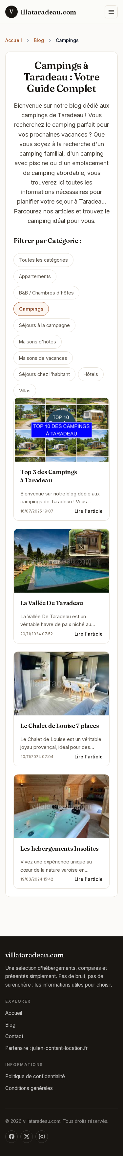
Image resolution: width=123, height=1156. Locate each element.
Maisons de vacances (43, 358)
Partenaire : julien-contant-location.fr (46, 1048)
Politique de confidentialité (35, 1076)
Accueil (13, 40)
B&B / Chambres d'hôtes (46, 292)
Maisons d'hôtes (37, 341)
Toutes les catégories (43, 260)
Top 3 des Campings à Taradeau (48, 476)
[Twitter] (26, 1136)
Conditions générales (29, 1088)
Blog (39, 40)
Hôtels (91, 374)
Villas (25, 390)
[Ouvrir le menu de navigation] (111, 11)
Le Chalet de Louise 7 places (59, 726)
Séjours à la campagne (44, 325)
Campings (31, 309)
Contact (14, 1036)
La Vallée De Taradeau (51, 603)
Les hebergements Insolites (59, 848)
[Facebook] (11, 1136)
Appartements (35, 276)
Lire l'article (88, 511)
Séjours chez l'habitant (44, 374)
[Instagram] (41, 1136)
